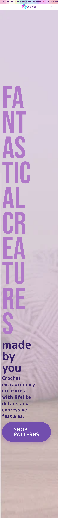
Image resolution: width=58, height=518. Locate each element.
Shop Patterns (26, 432)
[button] (3, 6)
